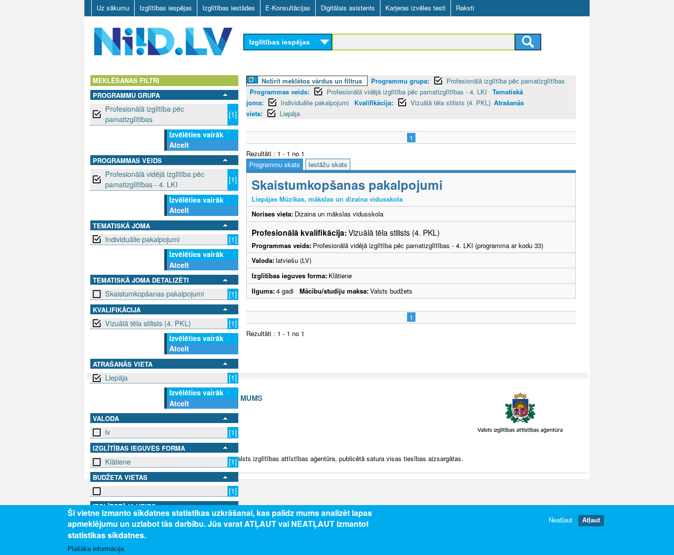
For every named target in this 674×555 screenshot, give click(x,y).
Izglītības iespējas (166, 7)
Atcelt (179, 145)
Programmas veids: (279, 91)
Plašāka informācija (96, 548)
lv (107, 432)
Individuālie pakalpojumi (142, 239)
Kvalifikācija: (373, 102)
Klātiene (118, 462)
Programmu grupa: (400, 80)
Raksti (465, 7)
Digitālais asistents (348, 7)
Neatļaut (560, 520)
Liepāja (116, 378)
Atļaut (591, 520)
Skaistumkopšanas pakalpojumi (154, 294)
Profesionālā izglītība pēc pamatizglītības (144, 114)
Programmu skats (274, 164)
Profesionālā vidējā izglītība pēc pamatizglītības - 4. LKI (154, 179)
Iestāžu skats (327, 164)
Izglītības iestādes (228, 7)
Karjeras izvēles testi (415, 7)
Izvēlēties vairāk (196, 134)
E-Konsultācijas (287, 7)
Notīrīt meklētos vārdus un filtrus (312, 80)
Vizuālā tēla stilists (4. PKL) (148, 323)
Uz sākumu (113, 7)
